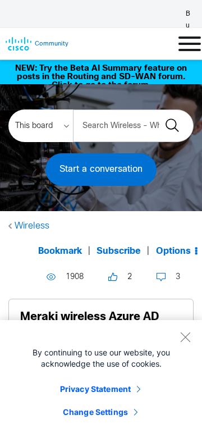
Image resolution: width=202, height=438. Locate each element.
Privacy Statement (95, 389)
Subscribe (119, 251)
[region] (101, 379)
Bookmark (60, 251)
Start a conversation (101, 169)
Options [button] (173, 251)
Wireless (32, 226)
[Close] (185, 337)
